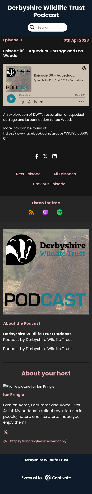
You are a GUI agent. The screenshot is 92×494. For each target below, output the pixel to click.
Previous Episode (49, 184)
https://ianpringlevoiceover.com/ (38, 441)
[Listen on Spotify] (59, 212)
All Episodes (64, 174)
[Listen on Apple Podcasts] (45, 212)
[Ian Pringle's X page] (8, 432)
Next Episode (28, 174)
